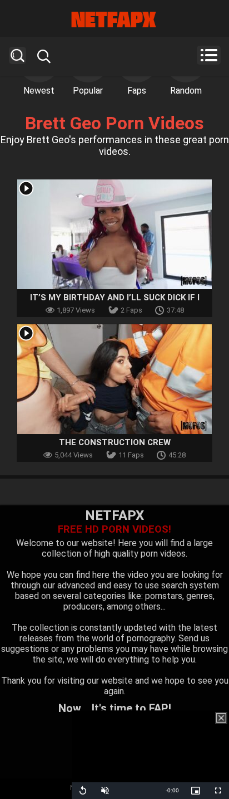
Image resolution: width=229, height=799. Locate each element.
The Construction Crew (115, 442)
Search (17, 55)
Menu (208, 55)
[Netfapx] (114, 19)
